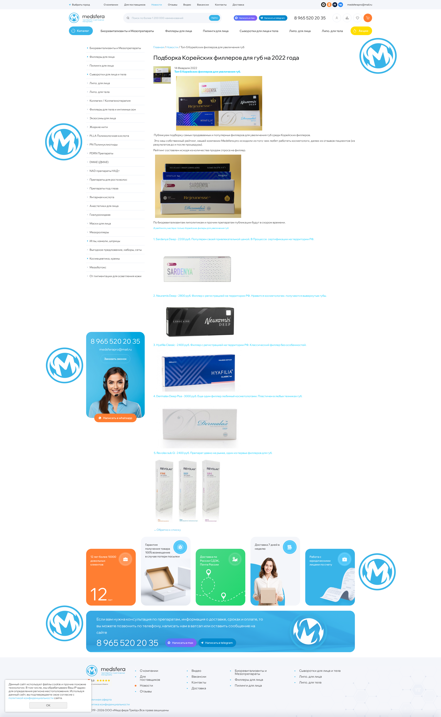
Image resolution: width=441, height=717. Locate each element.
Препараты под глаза (104, 188)
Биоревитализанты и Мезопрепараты (127, 31)
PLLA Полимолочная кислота (109, 135)
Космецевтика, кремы (105, 258)
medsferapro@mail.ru (359, 4)
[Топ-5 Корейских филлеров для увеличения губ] (162, 75)
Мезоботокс (98, 267)
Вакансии (203, 4)
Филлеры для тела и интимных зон (113, 109)
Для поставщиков (134, 4)
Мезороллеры (99, 232)
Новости (156, 4)
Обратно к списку (167, 529)
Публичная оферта (99, 699)
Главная (158, 47)
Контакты (221, 4)
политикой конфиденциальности (31, 698)
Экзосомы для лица (103, 118)
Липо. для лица (300, 31)
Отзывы (172, 4)
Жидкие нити (99, 127)
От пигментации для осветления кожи (115, 276)
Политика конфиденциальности (108, 704)
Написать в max (247, 18)
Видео (187, 4)
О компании (111, 4)
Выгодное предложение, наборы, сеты (116, 249)
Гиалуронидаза (100, 214)
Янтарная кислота (102, 197)
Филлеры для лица (178, 31)
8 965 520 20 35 (310, 17)
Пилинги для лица (215, 31)
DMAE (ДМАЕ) (99, 162)
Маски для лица (100, 223)
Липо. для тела (332, 31)
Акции (363, 31)
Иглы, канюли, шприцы (105, 241)
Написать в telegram (274, 18)
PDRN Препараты (101, 153)
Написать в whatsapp (117, 418)
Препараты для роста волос (108, 179)
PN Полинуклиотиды (103, 144)
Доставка (238, 4)
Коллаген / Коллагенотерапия (110, 100)
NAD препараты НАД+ (105, 170)
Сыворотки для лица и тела (259, 31)
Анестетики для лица (104, 206)
